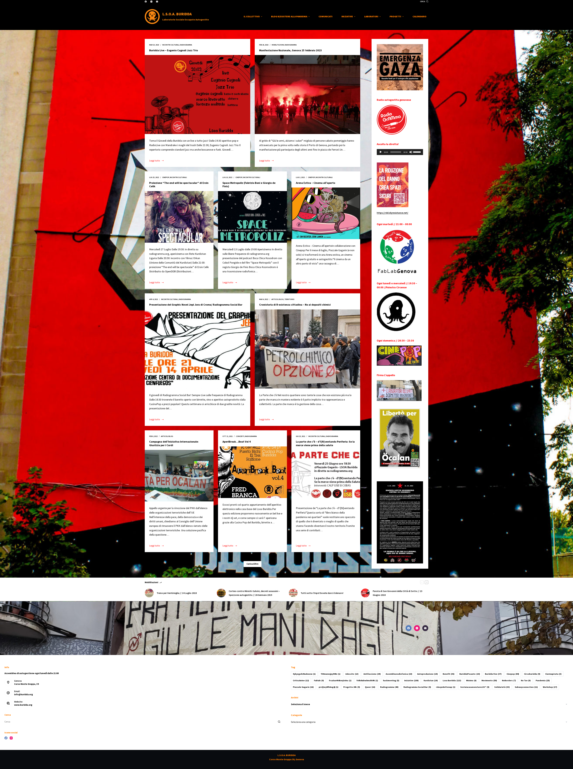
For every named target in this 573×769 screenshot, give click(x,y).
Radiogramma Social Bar (417, 687)
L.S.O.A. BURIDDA (177, 14)
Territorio (289, 299)
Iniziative (411, 680)
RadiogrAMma (186, 45)
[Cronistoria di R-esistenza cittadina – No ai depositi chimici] (307, 348)
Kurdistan (431, 680)
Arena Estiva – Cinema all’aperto (315, 183)
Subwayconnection (526, 687)
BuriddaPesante (469, 674)
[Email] (157, 2)
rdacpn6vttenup (445, 687)
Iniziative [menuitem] (347, 16)
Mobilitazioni (278, 45)
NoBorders (509, 680)
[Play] (380, 152)
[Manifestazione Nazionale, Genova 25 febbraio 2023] (307, 94)
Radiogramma (389, 687)
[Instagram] (151, 2)
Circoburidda (532, 674)
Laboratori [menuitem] (371, 16)
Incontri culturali (170, 45)
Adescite (351, 674)
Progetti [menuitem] (395, 16)
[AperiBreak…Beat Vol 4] (252, 472)
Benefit (448, 674)
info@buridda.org (23, 694)
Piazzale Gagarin (303, 687)
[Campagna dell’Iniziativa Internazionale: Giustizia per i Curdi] (179, 475)
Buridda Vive (493, 674)
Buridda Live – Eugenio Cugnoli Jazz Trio (173, 50)
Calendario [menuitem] (419, 16)
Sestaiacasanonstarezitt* (474, 687)
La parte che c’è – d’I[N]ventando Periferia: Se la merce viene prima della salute (325, 443)
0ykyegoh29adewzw (304, 674)
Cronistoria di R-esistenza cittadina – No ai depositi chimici (295, 304)
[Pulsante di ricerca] (279, 722)
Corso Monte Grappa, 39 (26, 684)
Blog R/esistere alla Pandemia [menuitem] (289, 16)
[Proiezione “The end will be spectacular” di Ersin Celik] (179, 217)
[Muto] (410, 152)
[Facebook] (146, 2)
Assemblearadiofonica (399, 674)
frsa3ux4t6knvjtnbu (340, 680)
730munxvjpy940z (330, 674)
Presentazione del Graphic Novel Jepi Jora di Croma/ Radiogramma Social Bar (195, 304)
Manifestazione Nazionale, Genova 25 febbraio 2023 (290, 50)
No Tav (526, 680)
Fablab (319, 680)
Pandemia (543, 680)
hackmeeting (391, 680)
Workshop (550, 687)
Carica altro (252, 563)
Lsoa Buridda (452, 680)
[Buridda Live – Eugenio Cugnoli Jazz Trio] (197, 94)
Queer (370, 687)
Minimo (471, 680)
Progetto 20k (351, 687)
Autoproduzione (427, 674)
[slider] (417, 151)
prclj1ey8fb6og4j (328, 687)
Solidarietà (502, 687)
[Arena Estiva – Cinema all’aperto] (325, 213)
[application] (400, 152)
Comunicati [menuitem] (325, 16)
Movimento (489, 680)
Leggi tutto (156, 161)
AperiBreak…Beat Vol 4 (236, 441)
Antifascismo (372, 674)
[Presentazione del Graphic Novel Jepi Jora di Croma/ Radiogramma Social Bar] (197, 348)
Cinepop (165, 177)
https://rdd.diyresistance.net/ (392, 212)
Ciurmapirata (553, 674)
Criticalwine (301, 680)
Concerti (240, 436)
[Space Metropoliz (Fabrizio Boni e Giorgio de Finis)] (252, 217)
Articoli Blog (277, 299)
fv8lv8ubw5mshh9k (367, 680)
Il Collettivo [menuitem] (252, 16)
